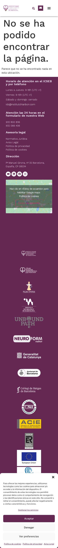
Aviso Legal (49, 544)
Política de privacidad (32, 544)
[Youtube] (8, 174)
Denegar (29, 527)
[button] (53, 477)
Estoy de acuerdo (29, 203)
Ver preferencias (29, 536)
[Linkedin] (13, 174)
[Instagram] (25, 174)
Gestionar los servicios (28, 510)
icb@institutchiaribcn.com (20, 104)
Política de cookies (12, 544)
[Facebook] (19, 174)
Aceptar (29, 518)
